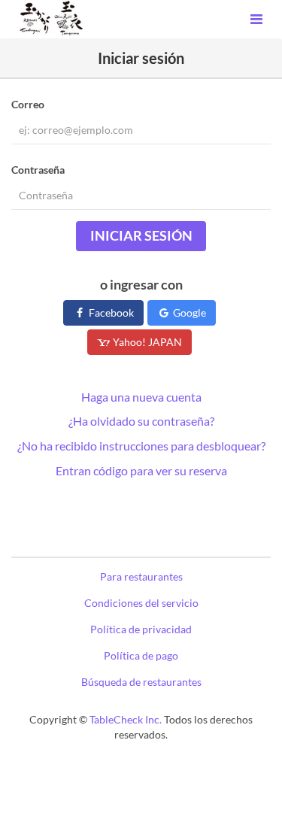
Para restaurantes (141, 576)
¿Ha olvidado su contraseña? (141, 421)
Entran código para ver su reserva (141, 470)
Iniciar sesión (141, 235)
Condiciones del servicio (141, 602)
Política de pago (141, 655)
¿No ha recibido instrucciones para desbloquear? (141, 445)
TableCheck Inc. (125, 719)
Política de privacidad (141, 629)
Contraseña (38, 169)
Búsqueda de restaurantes (141, 681)
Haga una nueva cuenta (141, 397)
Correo (27, 104)
